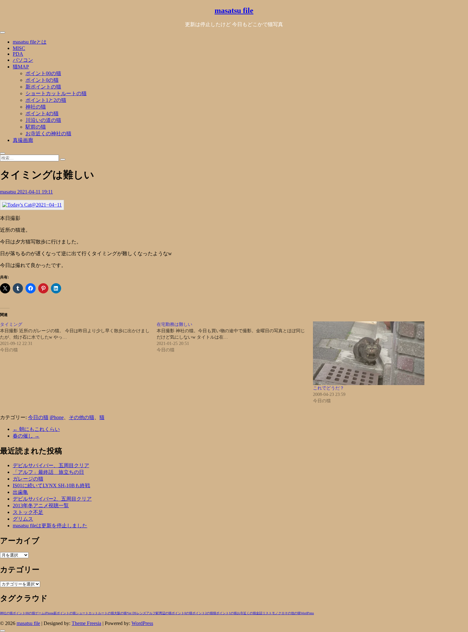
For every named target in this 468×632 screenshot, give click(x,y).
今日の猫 (38, 417)
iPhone (57, 417)
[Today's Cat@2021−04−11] (32, 204)
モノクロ (278, 613)
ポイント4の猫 (42, 113)
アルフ (151, 613)
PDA (18, 54)
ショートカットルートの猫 (56, 93)
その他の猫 (81, 417)
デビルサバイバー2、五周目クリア (52, 499)
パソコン (23, 60)
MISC (19, 48)
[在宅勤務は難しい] (235, 337)
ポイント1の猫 (226, 613)
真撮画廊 (23, 140)
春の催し (26, 436)
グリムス (23, 519)
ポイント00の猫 (43, 73)
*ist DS (132, 613)
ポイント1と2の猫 (45, 100)
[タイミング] (78, 337)
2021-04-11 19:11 (35, 191)
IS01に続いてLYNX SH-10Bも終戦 (51, 485)
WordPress (307, 613)
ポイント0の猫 (42, 80)
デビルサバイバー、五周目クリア (51, 465)
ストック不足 (28, 512)
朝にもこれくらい (36, 429)
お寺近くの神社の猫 (48, 133)
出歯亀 (20, 492)
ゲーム (40, 613)
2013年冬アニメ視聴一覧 (41, 505)
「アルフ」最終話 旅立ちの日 (48, 472)
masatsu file (234, 10)
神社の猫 (35, 106)
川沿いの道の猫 (43, 120)
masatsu (8, 191)
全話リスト (264, 613)
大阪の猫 (120, 613)
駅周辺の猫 (164, 613)
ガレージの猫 (28, 478)
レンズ (141, 613)
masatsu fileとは (29, 42)
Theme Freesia (86, 623)
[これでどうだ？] (388, 353)
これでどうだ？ (328, 388)
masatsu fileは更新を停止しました (50, 525)
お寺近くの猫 (246, 613)
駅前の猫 (35, 127)
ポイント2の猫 (202, 613)
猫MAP (21, 66)
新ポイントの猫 (43, 86)
